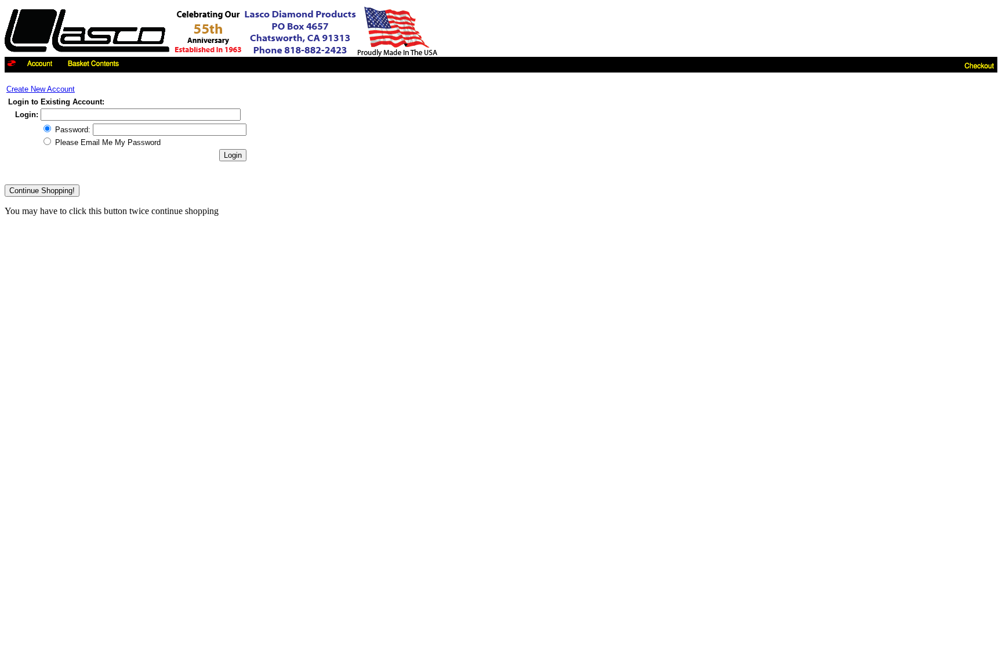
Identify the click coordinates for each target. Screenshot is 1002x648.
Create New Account (40, 89)
